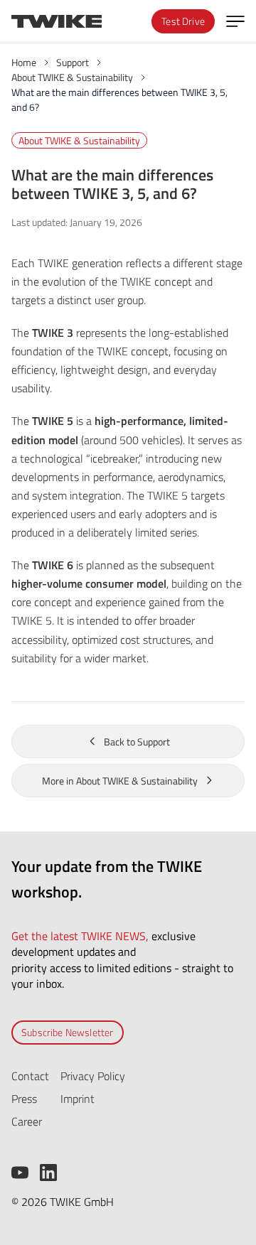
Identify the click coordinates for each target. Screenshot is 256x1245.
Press (24, 1098)
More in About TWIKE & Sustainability (120, 780)
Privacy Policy (92, 1075)
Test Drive (183, 21)
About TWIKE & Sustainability (79, 140)
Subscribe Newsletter (67, 1032)
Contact (30, 1075)
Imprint (77, 1098)
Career (26, 1121)
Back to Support (137, 741)
